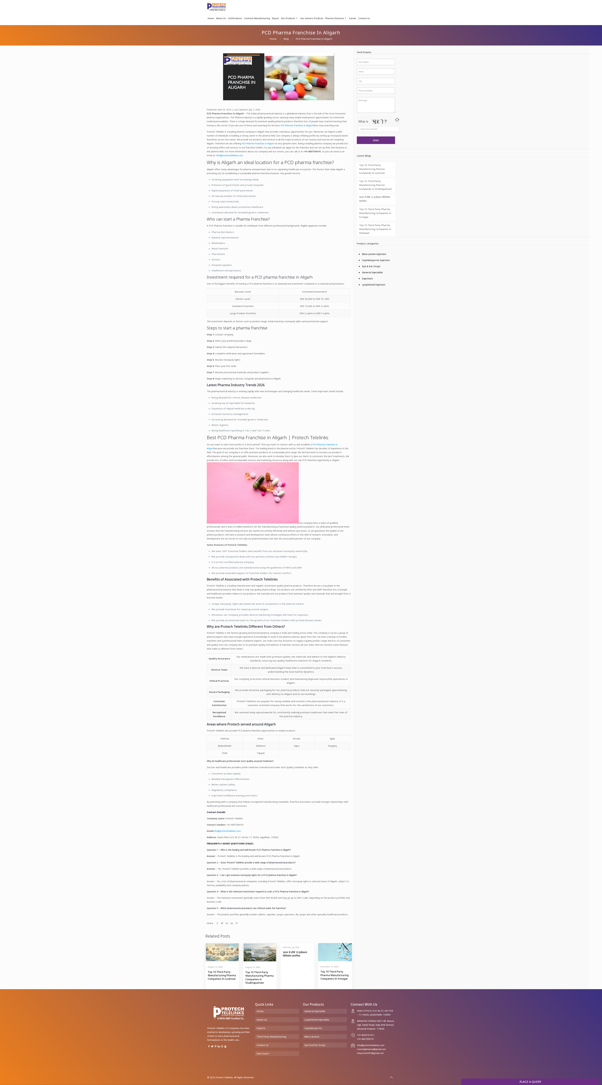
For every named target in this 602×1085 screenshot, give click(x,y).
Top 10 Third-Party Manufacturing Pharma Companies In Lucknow (372, 168)
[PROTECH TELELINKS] (216, 6)
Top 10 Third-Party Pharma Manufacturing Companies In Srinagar (375, 213)
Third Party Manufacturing (271, 1036)
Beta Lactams (311, 1036)
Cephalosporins (313, 1028)
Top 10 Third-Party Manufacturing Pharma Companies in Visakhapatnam (375, 184)
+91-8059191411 (365, 1035)
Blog (286, 38)
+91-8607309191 (365, 1038)
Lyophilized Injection (373, 284)
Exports (261, 1028)
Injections (367, 278)
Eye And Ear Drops (314, 1045)
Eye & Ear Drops (371, 266)
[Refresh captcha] (397, 120)
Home (273, 38)
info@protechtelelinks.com (229, 155)
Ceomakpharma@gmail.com (371, 1049)
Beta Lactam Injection (374, 254)
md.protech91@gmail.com (370, 1053)
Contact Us (263, 1045)
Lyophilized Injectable (316, 1019)
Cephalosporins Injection (376, 260)
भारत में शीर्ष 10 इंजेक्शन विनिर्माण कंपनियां (374, 199)
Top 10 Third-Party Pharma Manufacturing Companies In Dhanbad (375, 229)
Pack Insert (263, 1053)
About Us (262, 1019)
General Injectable (372, 272)
